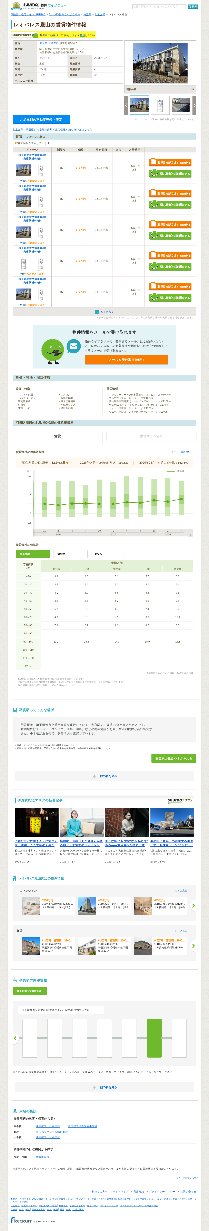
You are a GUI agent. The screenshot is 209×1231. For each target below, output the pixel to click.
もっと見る (181, 890)
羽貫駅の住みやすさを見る (174, 758)
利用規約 (138, 1191)
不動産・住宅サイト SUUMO (28, 14)
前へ (16, 1038)
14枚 (22, 304)
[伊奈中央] (129, 1038)
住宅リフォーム (29, 1205)
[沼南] (55, 1038)
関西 (55, 1209)
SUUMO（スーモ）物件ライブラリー (38, 6)
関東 (28, 1209)
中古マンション (148, 1199)
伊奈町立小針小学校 (48, 1137)
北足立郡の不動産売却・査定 (41, 119)
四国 (62, 1209)
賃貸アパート (83, 1199)
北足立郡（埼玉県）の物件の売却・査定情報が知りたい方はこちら (52, 129)
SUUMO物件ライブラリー (64, 14)
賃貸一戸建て (98, 1199)
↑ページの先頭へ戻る (187, 1178)
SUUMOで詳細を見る (170, 173)
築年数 (61, 554)
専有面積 (25, 554)
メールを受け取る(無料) (126, 359)
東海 (49, 1209)
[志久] (104, 1038)
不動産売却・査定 (48, 1205)
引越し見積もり (77, 1205)
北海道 (14, 1209)
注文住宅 (15, 1205)
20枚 (22, 180)
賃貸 (82, 35)
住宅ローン (92, 1205)
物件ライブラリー (109, 1205)
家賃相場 (111, 1199)
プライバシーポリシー (162, 1191)
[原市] (30, 1038)
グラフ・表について (182, 452)
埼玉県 (87, 14)
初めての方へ (100, 1191)
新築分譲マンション (128, 1199)
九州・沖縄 (78, 1209)
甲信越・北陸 (38, 1209)
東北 (21, 1209)
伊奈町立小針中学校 (48, 1126)
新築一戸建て (164, 1199)
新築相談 (63, 1205)
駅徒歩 (98, 554)
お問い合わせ (188, 1191)
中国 (68, 1209)
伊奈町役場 (42, 1157)
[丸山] (79, 1038)
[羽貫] (154, 1038)
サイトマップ (121, 1191)
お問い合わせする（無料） (170, 162)
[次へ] (193, 906)
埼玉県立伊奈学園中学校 (82, 1126)
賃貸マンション (66, 1199)
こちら (150, 1072)
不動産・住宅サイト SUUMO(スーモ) (30, 1199)
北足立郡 (100, 14)
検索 (194, 6)
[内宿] (179, 1038)
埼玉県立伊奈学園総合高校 (52, 1131)
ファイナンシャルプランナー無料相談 (139, 1205)
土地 (190, 1199)
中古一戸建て (179, 1199)
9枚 (22, 273)
